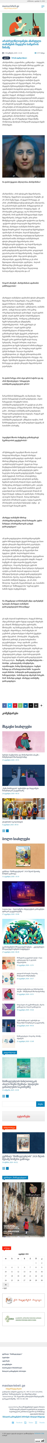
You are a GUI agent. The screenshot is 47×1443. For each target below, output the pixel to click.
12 (18, 1272)
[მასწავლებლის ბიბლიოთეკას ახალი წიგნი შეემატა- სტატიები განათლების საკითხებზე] (23, 1067)
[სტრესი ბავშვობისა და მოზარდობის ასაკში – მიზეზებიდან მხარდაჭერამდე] (23, 741)
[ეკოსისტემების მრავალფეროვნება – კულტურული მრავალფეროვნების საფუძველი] (23, 931)
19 (18, 1276)
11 (12, 1272)
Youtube (42, 1422)
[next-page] (7, 830)
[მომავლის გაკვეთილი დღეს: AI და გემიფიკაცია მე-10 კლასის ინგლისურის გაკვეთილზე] (8, 963)
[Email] (31, 705)
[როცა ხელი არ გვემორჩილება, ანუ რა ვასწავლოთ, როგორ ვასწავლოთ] (8, 1010)
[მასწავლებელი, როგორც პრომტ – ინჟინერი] (8, 1041)
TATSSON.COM (39, 1433)
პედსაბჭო (5, 1357)
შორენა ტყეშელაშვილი (19, 58)
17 (6, 1276)
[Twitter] (10, 705)
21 (30, 1276)
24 (6, 1280)
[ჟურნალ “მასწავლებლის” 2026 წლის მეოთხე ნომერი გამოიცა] (23, 856)
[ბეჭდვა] (36, 705)
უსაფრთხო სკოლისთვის (12, 822)
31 (6, 1285)
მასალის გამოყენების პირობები (14, 1371)
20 (24, 1276)
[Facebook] (4, 705)
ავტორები (6, 1361)
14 (30, 1272)
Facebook (19, 1422)
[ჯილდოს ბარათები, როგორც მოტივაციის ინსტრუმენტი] (8, 978)
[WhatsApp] (20, 705)
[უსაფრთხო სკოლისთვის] (23, 808)
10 (6, 1272)
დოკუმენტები (7, 1364)
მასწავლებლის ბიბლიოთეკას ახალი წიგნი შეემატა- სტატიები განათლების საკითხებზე (20, 1084)
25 (12, 1280)
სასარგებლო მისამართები (12, 1368)
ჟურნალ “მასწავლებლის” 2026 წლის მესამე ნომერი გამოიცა (23, 1158)
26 (18, 1280)
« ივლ (4, 1288)
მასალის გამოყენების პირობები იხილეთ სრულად (24, 1417)
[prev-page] (3, 830)
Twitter (31, 1422)
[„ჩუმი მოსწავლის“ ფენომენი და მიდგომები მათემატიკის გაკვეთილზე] (23, 775)
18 (12, 1276)
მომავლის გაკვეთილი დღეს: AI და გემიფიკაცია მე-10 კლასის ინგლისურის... (29, 960)
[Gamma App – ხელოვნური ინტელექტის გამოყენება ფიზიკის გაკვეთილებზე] (23, 894)
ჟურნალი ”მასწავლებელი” (12, 1354)
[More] (41, 705)
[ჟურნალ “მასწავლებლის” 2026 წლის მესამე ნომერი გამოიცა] (23, 1142)
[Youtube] (36, 1423)
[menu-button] (43, 6)
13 (24, 1272)
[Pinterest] (15, 705)
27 (24, 1280)
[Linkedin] (25, 705)
